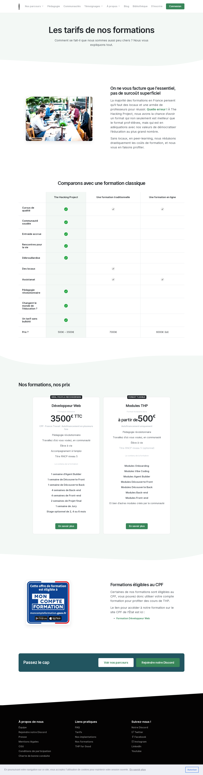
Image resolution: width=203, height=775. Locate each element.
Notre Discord (140, 727)
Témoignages (92, 6)
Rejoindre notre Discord (158, 662)
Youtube (136, 751)
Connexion (175, 6)
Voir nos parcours (116, 662)
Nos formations (84, 741)
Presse (23, 737)
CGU (21, 746)
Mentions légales (29, 741)
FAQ (77, 727)
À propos (112, 6)
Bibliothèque (140, 6)
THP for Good (83, 746)
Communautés (72, 6)
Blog (126, 6)
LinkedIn (136, 746)
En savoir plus (66, 526)
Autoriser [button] (192, 769)
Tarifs (78, 732)
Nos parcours (33, 6)
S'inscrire (156, 6)
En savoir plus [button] (138, 769)
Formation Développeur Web (133, 618)
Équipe (23, 727)
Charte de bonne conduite (34, 756)
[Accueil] (19, 6)
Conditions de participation (35, 751)
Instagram (140, 741)
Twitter (138, 732)
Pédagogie (53, 6)
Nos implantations (85, 737)
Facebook (140, 737)
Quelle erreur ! (157, 109)
